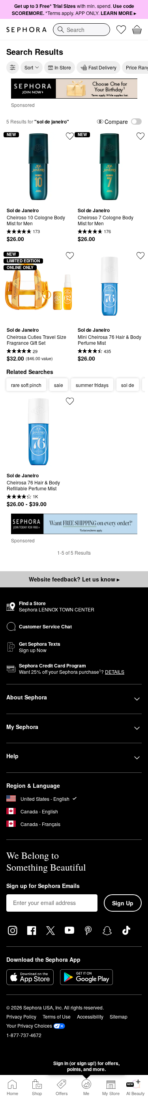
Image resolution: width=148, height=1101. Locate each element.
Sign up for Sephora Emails (43, 886)
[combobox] (81, 29)
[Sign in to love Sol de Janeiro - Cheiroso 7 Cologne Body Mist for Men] (140, 136)
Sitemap (118, 1016)
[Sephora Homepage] (26, 29)
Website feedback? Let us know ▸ (74, 579)
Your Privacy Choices (29, 1025)
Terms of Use (57, 1016)
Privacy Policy (21, 1016)
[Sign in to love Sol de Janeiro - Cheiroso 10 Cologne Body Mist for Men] (70, 136)
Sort (28, 67)
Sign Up (122, 903)
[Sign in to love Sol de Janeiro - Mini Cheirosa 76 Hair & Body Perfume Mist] (140, 256)
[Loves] (121, 29)
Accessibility (90, 1016)
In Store (62, 67)
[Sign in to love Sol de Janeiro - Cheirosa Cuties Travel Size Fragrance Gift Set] (70, 256)
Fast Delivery (102, 67)
